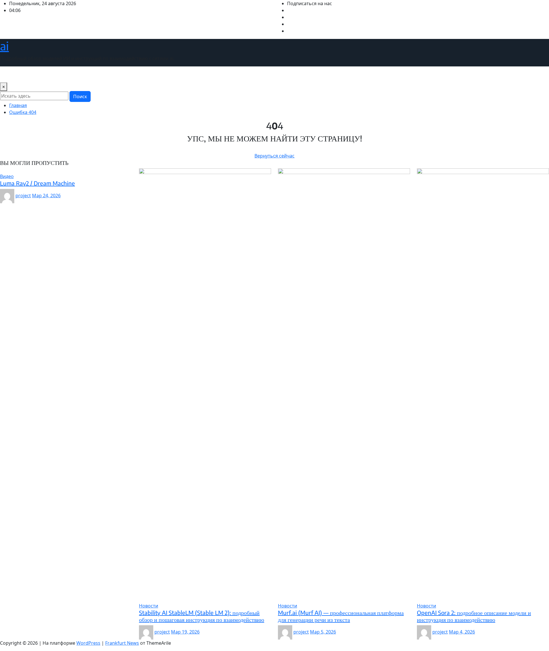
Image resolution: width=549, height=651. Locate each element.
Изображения (84, 74)
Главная (18, 105)
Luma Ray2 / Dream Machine (37, 183)
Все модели (51, 74)
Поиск (80, 96)
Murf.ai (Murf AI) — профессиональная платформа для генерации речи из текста (341, 616)
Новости (114, 74)
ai (4, 46)
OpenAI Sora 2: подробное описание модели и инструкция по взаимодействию (474, 616)
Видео (27, 74)
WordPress (88, 643)
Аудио (9, 74)
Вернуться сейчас (274, 156)
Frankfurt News (122, 643)
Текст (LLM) (170, 74)
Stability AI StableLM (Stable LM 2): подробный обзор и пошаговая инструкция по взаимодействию (201, 616)
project (23, 195)
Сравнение (140, 74)
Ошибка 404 (22, 112)
